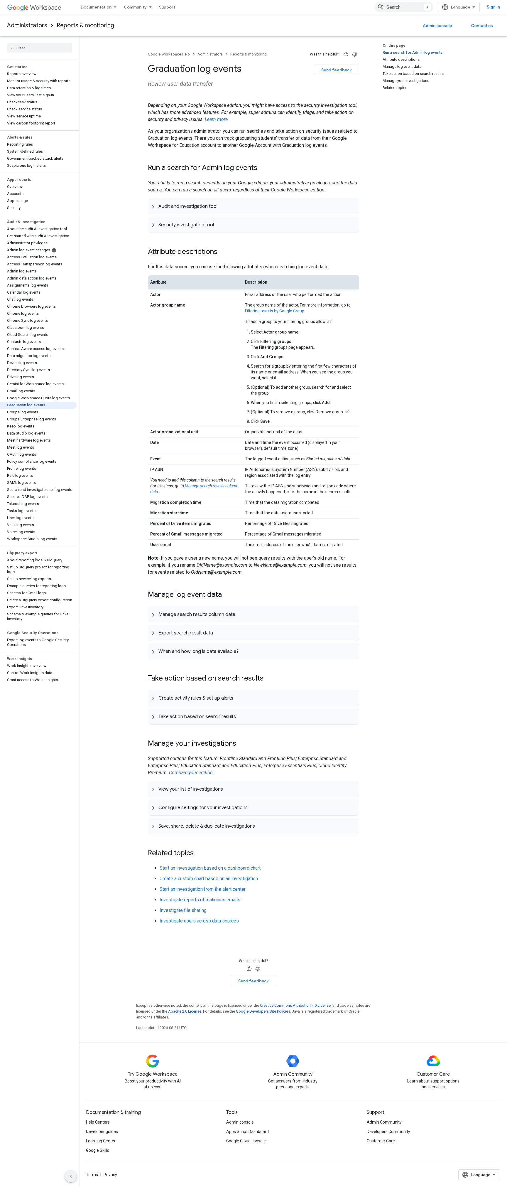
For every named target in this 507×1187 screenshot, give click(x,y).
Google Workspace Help (169, 54)
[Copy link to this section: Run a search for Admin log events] (263, 168)
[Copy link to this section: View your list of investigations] (229, 788)
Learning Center (101, 1141)
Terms (92, 1174)
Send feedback (336, 70)
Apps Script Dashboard (247, 1131)
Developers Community (388, 1131)
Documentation (96, 7)
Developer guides (102, 1131)
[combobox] (404, 7)
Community (135, 7)
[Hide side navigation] (71, 1176)
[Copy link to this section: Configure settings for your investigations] (253, 807)
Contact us (482, 25)
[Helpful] (346, 54)
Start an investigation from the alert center (203, 889)
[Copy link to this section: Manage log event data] (228, 595)
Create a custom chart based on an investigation (209, 878)
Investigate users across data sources (199, 921)
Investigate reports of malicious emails (200, 900)
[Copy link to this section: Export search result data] (219, 632)
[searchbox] (39, 48)
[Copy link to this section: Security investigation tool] (220, 224)
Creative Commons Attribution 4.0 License (295, 1005)
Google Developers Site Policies (263, 1011)
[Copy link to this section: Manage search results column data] (241, 614)
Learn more (216, 119)
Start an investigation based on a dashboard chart (210, 868)
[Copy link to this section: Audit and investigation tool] (223, 206)
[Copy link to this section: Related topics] (199, 853)
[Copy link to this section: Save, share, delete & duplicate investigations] (261, 825)
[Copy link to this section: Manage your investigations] (242, 743)
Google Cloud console (246, 1141)
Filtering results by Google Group (274, 311)
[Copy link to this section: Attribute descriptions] (223, 252)
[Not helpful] (354, 54)
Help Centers (98, 1122)
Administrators (27, 25)
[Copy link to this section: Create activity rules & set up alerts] (239, 697)
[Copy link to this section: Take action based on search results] (269, 678)
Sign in (493, 7)
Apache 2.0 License (184, 1011)
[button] (253, 206)
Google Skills (97, 1150)
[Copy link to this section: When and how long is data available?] (244, 651)
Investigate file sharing (183, 910)
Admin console (437, 25)
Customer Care (381, 1141)
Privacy (110, 1174)
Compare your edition (191, 772)
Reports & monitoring (85, 25)
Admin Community (384, 1122)
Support (167, 7)
